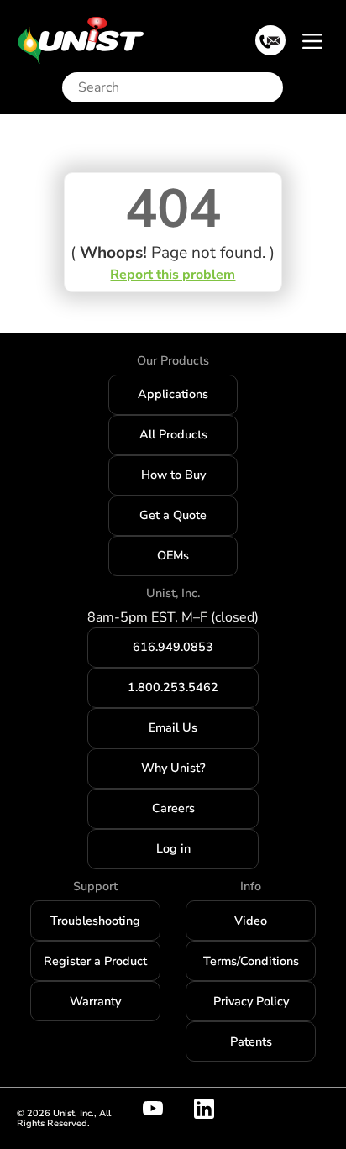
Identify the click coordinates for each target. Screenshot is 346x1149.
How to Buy (173, 474)
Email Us (173, 727)
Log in (173, 848)
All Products (173, 434)
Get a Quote (173, 514)
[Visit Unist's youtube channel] (163, 1109)
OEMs (173, 555)
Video (250, 920)
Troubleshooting (95, 920)
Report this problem (172, 274)
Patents (251, 1041)
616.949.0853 (173, 646)
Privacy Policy (251, 1001)
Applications (173, 394)
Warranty (95, 1001)
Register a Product (95, 960)
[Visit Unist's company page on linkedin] (214, 1109)
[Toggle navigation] (312, 40)
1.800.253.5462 (173, 687)
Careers (173, 808)
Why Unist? (173, 767)
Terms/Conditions (251, 960)
